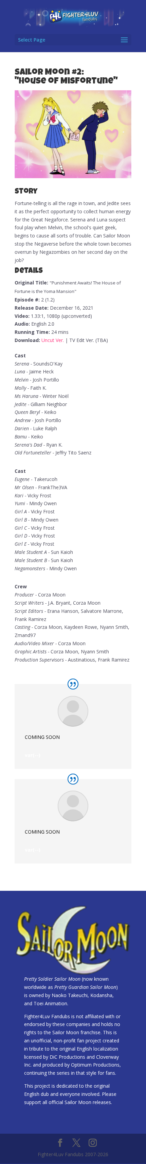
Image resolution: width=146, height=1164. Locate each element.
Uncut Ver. (52, 340)
